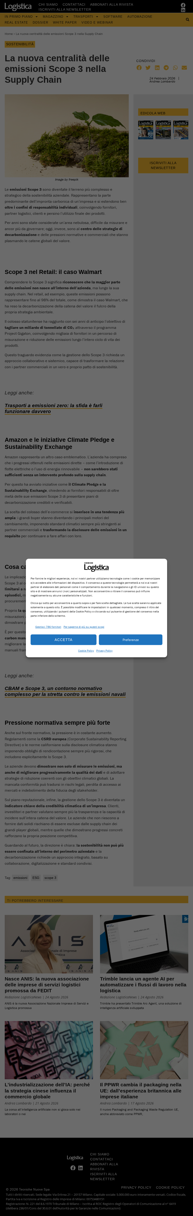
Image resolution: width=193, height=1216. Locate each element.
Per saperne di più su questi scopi (84, 627)
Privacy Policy (104, 650)
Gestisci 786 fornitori (48, 627)
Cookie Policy (86, 650)
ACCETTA (63, 640)
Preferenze (131, 639)
